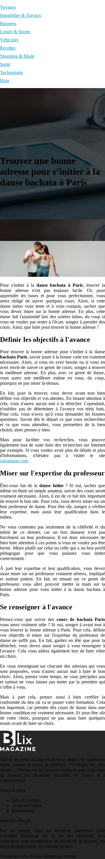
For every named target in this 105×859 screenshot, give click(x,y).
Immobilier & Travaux (20, 15)
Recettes (7, 48)
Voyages (8, 7)
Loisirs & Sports (15, 31)
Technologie (11, 72)
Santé (5, 64)
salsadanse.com (14, 460)
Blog (4, 80)
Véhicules (9, 39)
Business (8, 23)
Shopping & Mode (17, 56)
